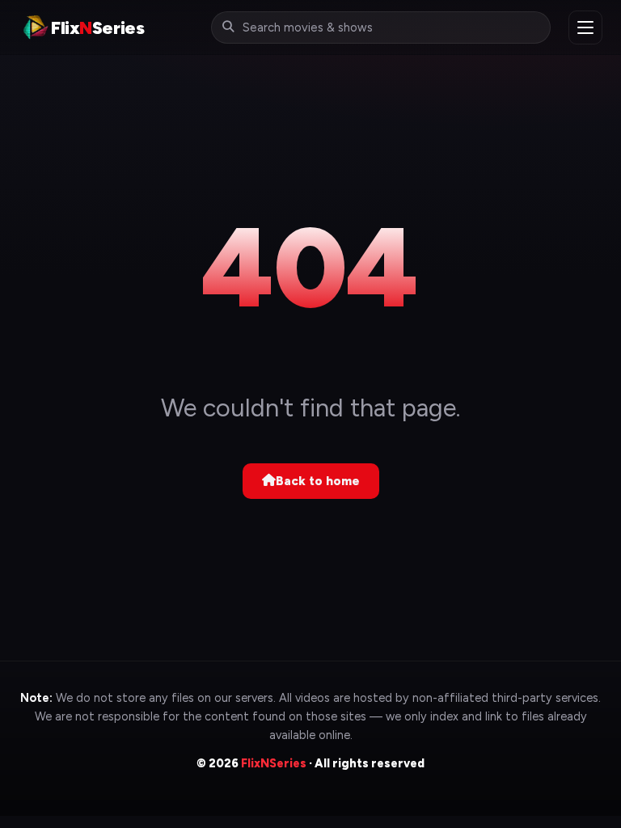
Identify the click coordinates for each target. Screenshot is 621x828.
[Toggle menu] (585, 27)
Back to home (318, 481)
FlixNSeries (273, 763)
